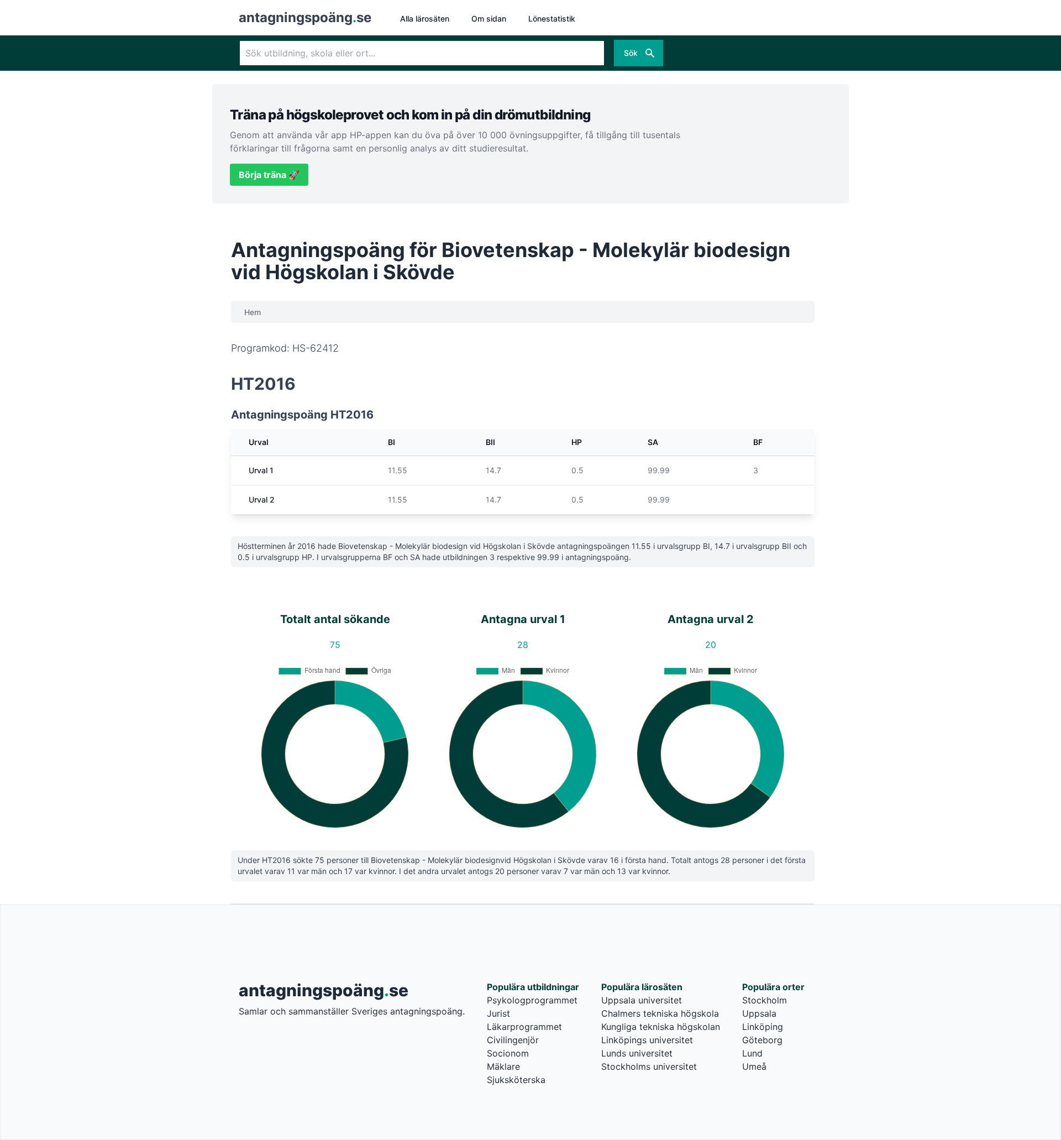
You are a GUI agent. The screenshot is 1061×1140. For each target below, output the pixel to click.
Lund (752, 1053)
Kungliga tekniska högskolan (660, 1026)
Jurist (498, 1013)
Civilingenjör (513, 1039)
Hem (252, 312)
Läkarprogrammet (524, 1026)
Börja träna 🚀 (269, 174)
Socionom (508, 1053)
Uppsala (759, 1013)
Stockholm (764, 1000)
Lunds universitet (637, 1053)
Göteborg (762, 1039)
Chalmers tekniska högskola (660, 1013)
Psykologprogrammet (532, 1000)
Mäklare (503, 1066)
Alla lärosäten (424, 18)
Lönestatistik (551, 18)
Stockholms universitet (649, 1066)
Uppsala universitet (641, 1000)
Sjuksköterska (516, 1079)
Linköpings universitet (647, 1039)
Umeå (754, 1066)
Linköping (762, 1026)
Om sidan (488, 18)
